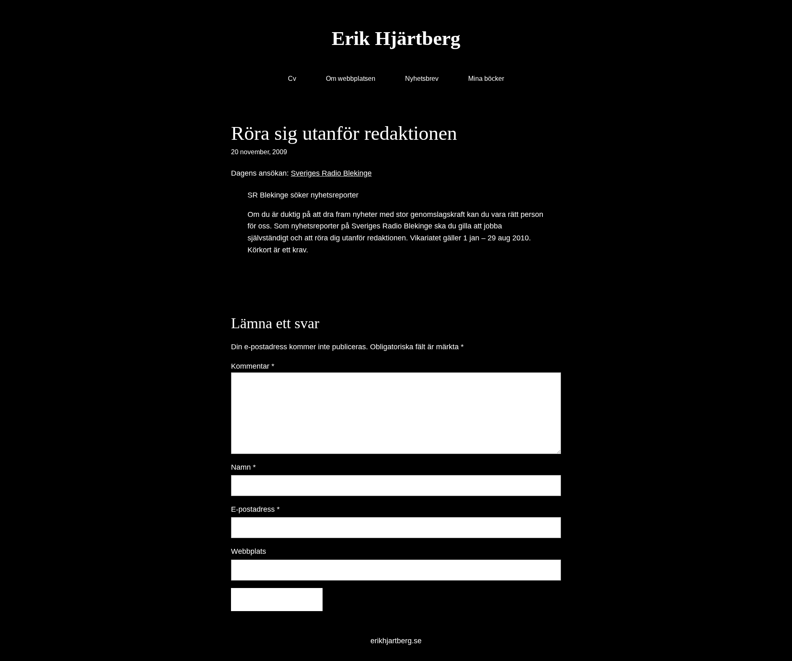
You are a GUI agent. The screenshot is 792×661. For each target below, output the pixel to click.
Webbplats (248, 551)
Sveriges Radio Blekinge (331, 173)
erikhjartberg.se (396, 641)
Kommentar (252, 366)
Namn (243, 467)
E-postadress (255, 509)
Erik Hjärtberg (396, 38)
